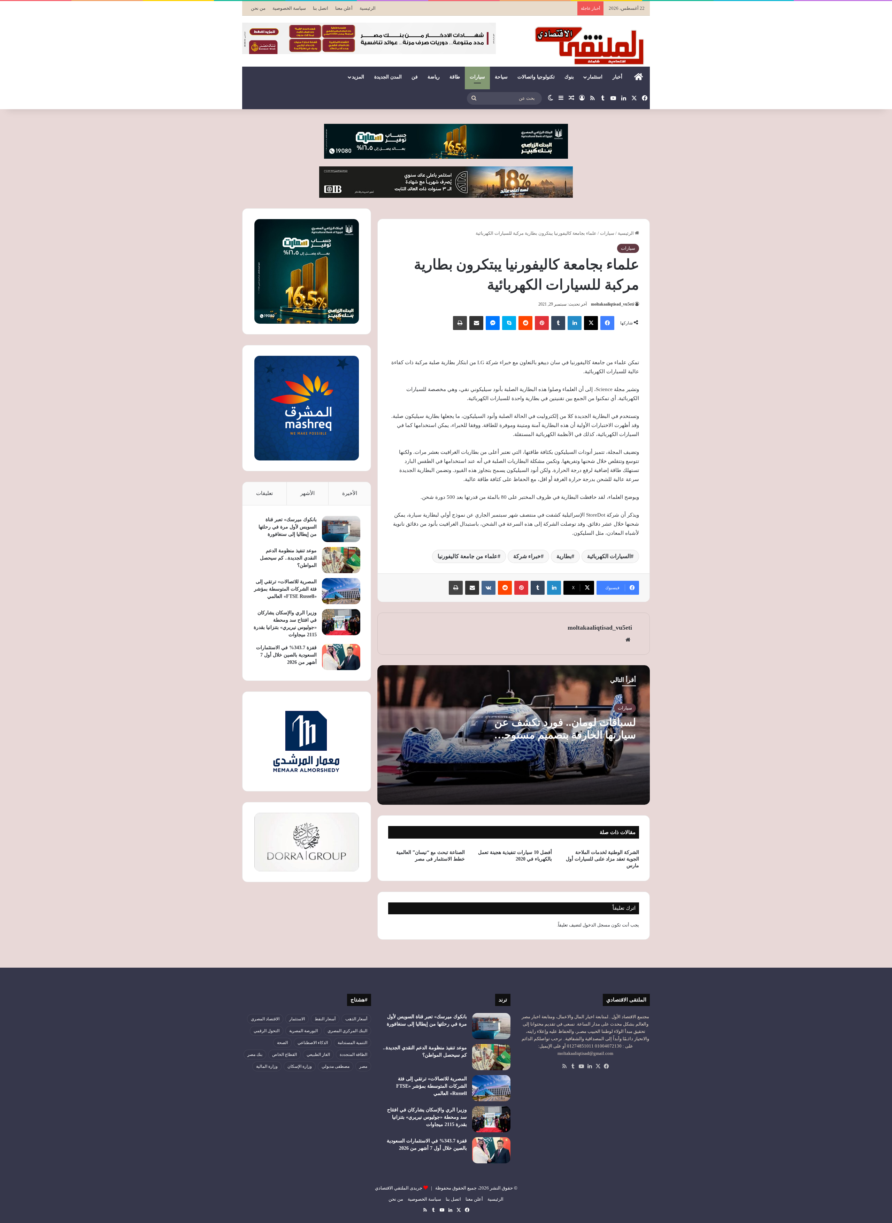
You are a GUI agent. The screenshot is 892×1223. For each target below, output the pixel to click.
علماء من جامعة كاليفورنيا (468, 556)
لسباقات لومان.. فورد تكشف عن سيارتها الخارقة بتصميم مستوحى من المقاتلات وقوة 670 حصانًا (565, 734)
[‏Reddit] (525, 323)
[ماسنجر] (493, 323)
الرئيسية (368, 8)
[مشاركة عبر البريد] (476, 323)
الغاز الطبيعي (318, 1054)
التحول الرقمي (266, 1030)
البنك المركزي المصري (347, 1030)
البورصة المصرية (303, 1030)
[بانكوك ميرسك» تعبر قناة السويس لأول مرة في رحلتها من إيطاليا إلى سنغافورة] (341, 529)
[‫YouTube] (581, 1066)
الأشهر (307, 493)
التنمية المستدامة (352, 1042)
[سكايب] (509, 323)
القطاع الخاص (284, 1054)
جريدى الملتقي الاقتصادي (398, 1188)
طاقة (454, 77)
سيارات (477, 77)
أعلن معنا (344, 8)
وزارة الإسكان (299, 1066)
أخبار (617, 77)
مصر (363, 1066)
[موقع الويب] (628, 640)
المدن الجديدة (388, 77)
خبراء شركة (527, 556)
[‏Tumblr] (558, 323)
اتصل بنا (320, 8)
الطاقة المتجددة (353, 1054)
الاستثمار (297, 1018)
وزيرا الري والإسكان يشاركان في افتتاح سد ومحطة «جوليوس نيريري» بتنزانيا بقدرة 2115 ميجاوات (427, 1117)
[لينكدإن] (575, 323)
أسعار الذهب (356, 1018)
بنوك (569, 77)
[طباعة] (460, 323)
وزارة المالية (267, 1066)
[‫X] (591, 323)
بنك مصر (254, 1054)
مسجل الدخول (596, 925)
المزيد (358, 77)
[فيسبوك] (607, 323)
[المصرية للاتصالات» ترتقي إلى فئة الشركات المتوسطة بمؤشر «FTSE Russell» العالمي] (341, 591)
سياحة (501, 77)
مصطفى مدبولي (335, 1066)
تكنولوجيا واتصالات (536, 77)
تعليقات (264, 493)
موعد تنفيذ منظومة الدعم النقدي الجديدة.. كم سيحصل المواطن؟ (288, 558)
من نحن (258, 8)
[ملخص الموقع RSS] (564, 1066)
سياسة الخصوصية (289, 8)
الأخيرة (349, 493)
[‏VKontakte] (488, 588)
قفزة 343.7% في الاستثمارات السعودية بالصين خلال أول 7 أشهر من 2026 (286, 655)
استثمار (594, 77)
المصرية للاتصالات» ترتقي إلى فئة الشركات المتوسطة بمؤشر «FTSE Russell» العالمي (285, 589)
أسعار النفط (325, 1018)
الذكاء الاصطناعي (313, 1042)
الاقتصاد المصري (265, 1018)
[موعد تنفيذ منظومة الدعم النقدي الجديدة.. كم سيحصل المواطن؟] (341, 560)
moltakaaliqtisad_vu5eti (612, 304)
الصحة (282, 1042)
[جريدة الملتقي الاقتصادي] (591, 45)
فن (415, 77)
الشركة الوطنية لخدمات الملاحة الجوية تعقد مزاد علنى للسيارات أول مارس (602, 859)
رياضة (434, 77)
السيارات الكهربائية (609, 556)
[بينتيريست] (542, 323)
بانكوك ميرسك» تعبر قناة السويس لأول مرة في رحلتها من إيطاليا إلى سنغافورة (288, 527)
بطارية (563, 556)
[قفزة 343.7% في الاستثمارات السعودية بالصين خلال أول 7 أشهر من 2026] (341, 657)
